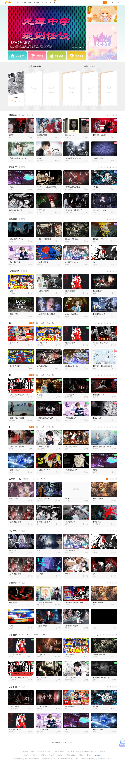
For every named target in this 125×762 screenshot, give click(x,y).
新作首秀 (44, 2)
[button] (72, 47)
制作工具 (52, 2)
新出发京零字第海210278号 (89, 751)
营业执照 (102, 751)
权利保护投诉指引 (70, 755)
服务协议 (43, 755)
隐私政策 (51, 755)
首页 (17, 2)
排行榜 (24, 2)
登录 (113, 2)
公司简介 (35, 755)
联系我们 (81, 755)
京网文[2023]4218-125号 (45, 751)
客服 (90, 755)
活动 (29, 2)
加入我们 (26, 755)
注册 (118, 2)
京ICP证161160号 (59, 751)
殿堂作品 (36, 2)
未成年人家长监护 (17, 758)
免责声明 (60, 755)
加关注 (98, 755)
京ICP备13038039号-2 (73, 751)
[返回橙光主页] (10, 2)
